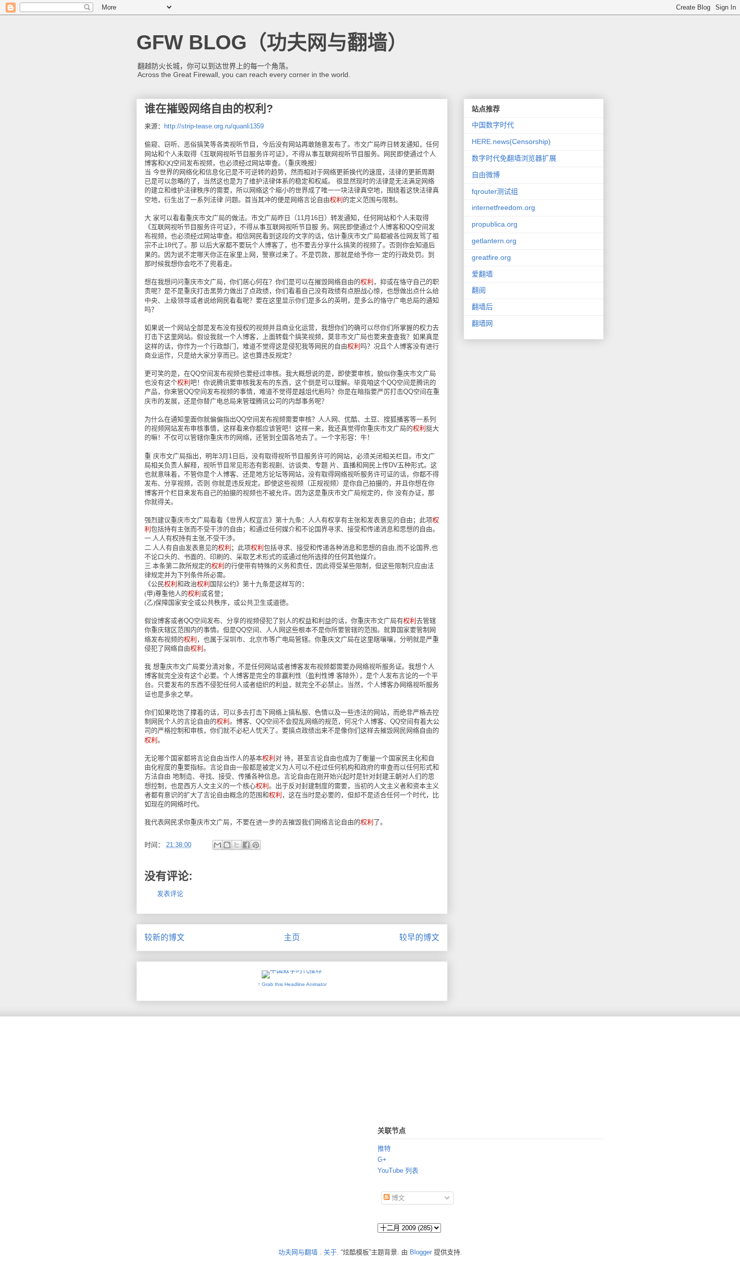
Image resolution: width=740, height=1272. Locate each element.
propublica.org (494, 224)
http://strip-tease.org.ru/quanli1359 (214, 126)
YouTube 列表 (398, 1170)
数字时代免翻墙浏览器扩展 (514, 158)
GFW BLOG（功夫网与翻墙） (272, 42)
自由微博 (486, 175)
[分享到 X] (237, 845)
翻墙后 (482, 307)
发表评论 (170, 893)
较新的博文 (164, 937)
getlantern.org (494, 241)
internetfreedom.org (503, 207)
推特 (384, 1148)
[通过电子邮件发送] (217, 845)
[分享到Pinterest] (256, 845)
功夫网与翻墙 (298, 1252)
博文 (397, 1198)
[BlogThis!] (227, 845)
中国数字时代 (493, 125)
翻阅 (479, 290)
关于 (330, 1252)
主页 (292, 937)
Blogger (421, 1252)
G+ (382, 1159)
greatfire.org (491, 257)
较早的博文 (419, 937)
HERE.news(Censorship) (511, 141)
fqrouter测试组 (495, 191)
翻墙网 (482, 323)
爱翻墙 (482, 274)
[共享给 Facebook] (246, 845)
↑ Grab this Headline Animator (292, 984)
